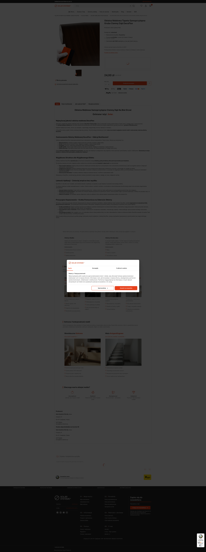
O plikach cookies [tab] (121, 268)
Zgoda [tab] (70, 268)
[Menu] (203, 534)
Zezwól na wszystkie (126, 288)
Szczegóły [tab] (95, 268)
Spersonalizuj (102, 288)
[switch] (200, 545)
